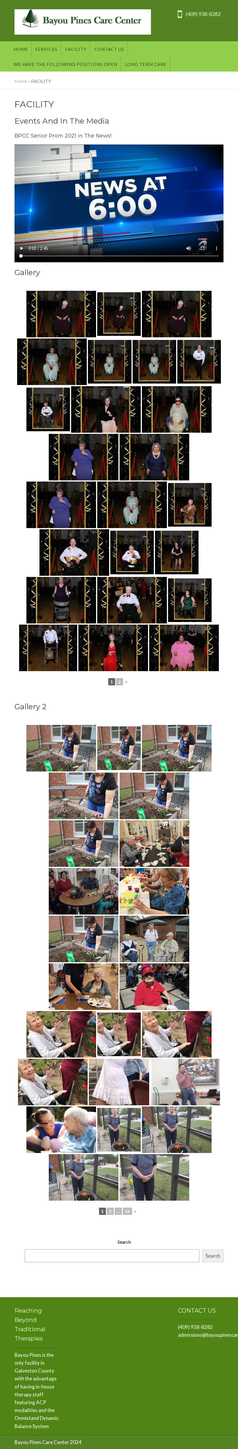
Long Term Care (146, 64)
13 (127, 1211)
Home (21, 49)
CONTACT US (109, 49)
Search (124, 1242)
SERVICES (46, 49)
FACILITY (75, 49)
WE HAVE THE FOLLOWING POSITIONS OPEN (65, 64)
